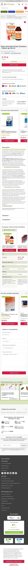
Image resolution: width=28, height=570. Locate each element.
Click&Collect (4, 501)
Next (26, 110)
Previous (24, 110)
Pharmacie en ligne (11, 15)
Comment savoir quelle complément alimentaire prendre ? (8, 394)
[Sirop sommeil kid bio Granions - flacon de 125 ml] (9, 238)
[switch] (18, 518)
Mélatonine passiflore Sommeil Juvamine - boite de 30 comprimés (9, 132)
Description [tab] (6, 147)
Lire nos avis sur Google (14, 532)
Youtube (11, 473)
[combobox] (14, 8)
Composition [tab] (6, 219)
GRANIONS (7, 53)
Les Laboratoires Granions (8, 158)
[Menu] (20, 516)
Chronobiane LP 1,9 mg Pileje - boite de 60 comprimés (9, 315)
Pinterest (16, 473)
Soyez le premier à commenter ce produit (8, 51)
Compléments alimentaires (12, 16)
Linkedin (13, 473)
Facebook (2, 473)
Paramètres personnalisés (14, 565)
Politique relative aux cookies (10, 557)
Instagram (5, 473)
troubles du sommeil (15, 153)
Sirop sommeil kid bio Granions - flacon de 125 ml (8, 247)
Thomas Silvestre (5, 397)
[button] (25, 22)
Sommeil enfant (10, 17)
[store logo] (10, 4)
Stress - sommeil (22, 16)
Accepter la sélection (13, 561)
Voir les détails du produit (16, 53)
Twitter (8, 473)
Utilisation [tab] (5, 215)
